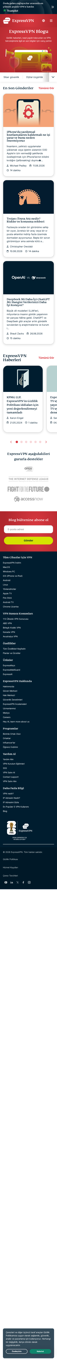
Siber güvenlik (11, 77)
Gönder (28, 540)
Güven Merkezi (10, 691)
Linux (5, 584)
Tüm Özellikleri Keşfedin (14, 648)
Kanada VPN (9, 632)
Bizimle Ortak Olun (12, 734)
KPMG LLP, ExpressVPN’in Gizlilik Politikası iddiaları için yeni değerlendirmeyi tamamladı (22, 405)
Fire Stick (7, 598)
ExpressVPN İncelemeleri (15, 704)
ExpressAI (7, 674)
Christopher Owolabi (21, 246)
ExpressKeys (9, 665)
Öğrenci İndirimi (10, 747)
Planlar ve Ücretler (11, 653)
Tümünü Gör (46, 88)
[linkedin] (12, 882)
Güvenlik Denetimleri (12, 699)
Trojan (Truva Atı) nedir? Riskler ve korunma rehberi (25, 220)
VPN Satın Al (9, 772)
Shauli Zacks (17, 333)
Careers (6, 717)
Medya (6, 713)
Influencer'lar (9, 742)
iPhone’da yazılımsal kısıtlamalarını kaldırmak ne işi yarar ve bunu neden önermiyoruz (28, 136)
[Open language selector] (43, 20)
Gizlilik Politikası (10, 859)
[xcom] (17, 882)
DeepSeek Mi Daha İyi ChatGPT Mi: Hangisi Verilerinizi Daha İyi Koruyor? (28, 302)
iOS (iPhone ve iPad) (13, 576)
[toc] (53, 77)
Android (6, 580)
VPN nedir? (8, 793)
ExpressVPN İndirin (12, 562)
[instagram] (29, 882)
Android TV (8, 602)
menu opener (51, 21)
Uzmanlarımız (9, 708)
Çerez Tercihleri (10, 875)
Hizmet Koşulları (10, 867)
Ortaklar (7, 738)
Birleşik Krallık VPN (12, 627)
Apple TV (7, 593)
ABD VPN (7, 623)
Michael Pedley (18, 165)
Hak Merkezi (9, 695)
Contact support (11, 777)
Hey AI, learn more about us (16, 721)
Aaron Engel (16, 418)
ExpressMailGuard (11, 670)
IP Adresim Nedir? (11, 798)
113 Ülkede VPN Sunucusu (15, 619)
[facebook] (23, 882)
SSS (5, 768)
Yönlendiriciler (9, 589)
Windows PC (9, 571)
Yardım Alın (8, 759)
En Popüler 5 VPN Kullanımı (16, 806)
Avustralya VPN (10, 636)
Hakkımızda (8, 686)
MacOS (6, 567)
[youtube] (6, 882)
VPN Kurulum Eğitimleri (14, 763)
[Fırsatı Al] (28, 7)
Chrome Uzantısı (11, 606)
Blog (5, 811)
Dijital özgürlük (34, 77)
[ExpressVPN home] (18, 21)
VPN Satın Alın (10, 781)
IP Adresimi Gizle (11, 802)
